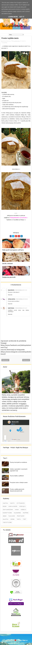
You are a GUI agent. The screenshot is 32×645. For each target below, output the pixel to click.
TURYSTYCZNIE (7, 522)
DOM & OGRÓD (13, 506)
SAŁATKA (5, 519)
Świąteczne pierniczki (8, 277)
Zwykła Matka (11, 299)
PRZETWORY (20, 516)
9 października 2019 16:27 (21, 308)
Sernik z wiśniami (7, 263)
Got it (21, 17)
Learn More (13, 17)
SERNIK (12, 519)
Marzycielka (11, 308)
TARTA (19, 519)
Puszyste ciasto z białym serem (19, 482)
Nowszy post (5, 360)
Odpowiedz (10, 294)
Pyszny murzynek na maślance (18, 462)
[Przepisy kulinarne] (16, 627)
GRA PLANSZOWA (8, 509)
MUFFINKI (25, 512)
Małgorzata (11, 290)
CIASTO (24, 41)
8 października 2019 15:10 (21, 290)
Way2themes (23, 640)
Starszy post (26, 360)
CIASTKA (5, 503)
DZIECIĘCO (22, 506)
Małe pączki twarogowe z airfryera (13, 250)
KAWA (17, 509)
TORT (24, 519)
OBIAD (4, 516)
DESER (4, 506)
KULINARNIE (4, 42)
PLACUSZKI (12, 516)
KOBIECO (23, 509)
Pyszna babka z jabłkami (17, 475)
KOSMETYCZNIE (7, 512)
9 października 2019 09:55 (21, 299)
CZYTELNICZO (21, 503)
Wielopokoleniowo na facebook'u (18, 217)
